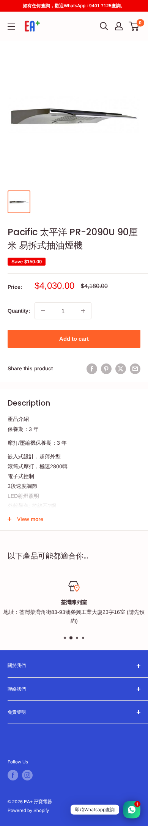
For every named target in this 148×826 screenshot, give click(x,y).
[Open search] (104, 26)
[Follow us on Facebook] (13, 775)
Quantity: (19, 311)
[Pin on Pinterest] (106, 368)
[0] (134, 26)
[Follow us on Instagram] (27, 775)
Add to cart (74, 338)
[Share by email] (135, 368)
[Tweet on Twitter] (120, 368)
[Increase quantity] (83, 311)
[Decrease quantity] (43, 311)
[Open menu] (11, 27)
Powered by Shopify (28, 810)
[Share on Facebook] (92, 368)
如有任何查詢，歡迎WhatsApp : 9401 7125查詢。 (74, 5)
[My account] (119, 26)
